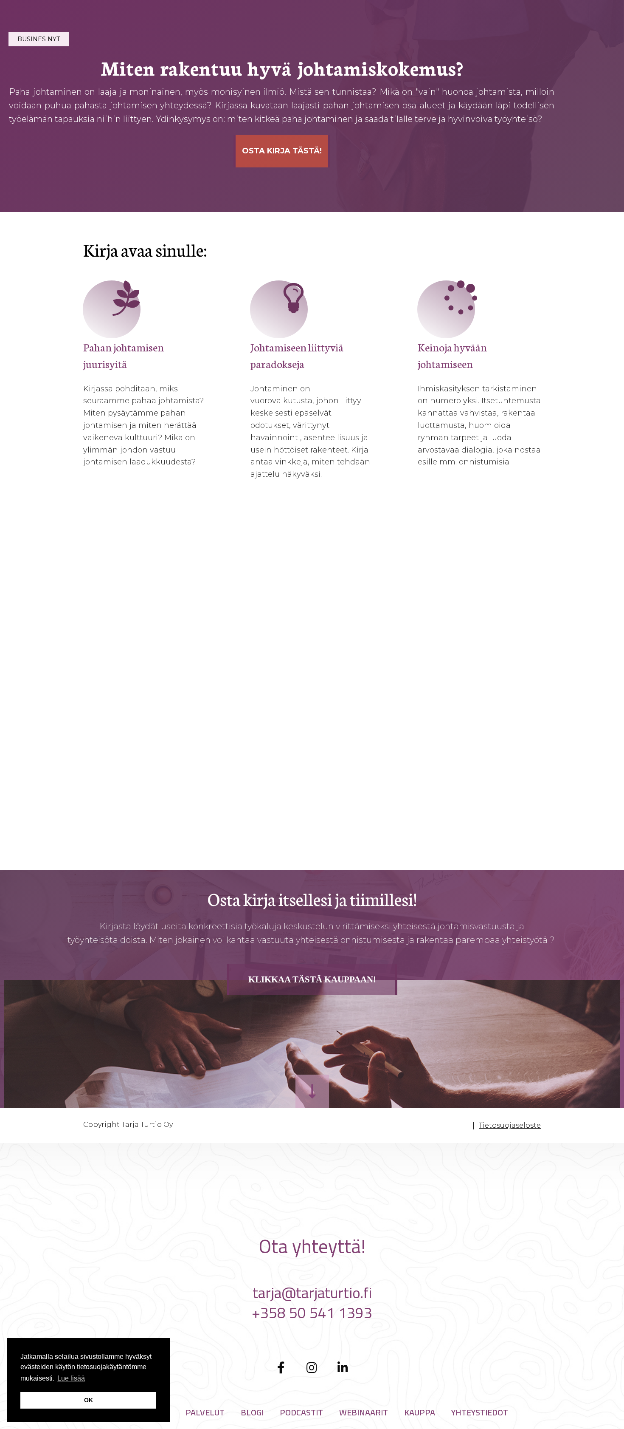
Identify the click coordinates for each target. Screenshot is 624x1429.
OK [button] (88, 1400)
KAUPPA (419, 1412)
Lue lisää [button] (71, 1378)
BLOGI (252, 1412)
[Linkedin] (342, 1367)
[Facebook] (281, 1367)
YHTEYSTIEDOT (479, 1412)
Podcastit (301, 1412)
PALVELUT (205, 1412)
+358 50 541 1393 (312, 1313)
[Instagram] (312, 1367)
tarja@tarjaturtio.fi (312, 1293)
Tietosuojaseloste (510, 1125)
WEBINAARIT (363, 1412)
